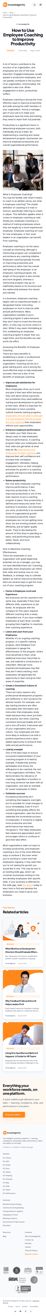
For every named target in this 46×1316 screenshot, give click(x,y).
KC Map (6, 1183)
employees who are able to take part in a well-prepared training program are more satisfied (24, 418)
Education (6, 1225)
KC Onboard (7, 1179)
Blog (11, 13)
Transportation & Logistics (13, 1211)
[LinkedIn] (15, 1311)
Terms (17, 1306)
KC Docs (6, 1168)
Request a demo (31, 1254)
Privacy (10, 1306)
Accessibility (34, 1306)
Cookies (24, 1306)
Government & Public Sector (14, 1222)
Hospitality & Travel (10, 1215)
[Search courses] (34, 4)
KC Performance (9, 1193)
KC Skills (6, 1186)
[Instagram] (25, 1311)
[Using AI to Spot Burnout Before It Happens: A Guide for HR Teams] (23, 1046)
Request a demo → (14, 1115)
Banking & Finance (10, 1218)
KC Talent (6, 1190)
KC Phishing (7, 1176)
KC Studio (6, 1165)
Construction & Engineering (13, 1208)
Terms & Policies (31, 1250)
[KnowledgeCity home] (14, 4)
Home (5, 13)
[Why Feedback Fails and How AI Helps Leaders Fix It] (23, 994)
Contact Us (29, 1240)
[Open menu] (40, 4)
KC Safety (7, 1172)
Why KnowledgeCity (33, 1236)
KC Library (7, 1158)
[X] (31, 1311)
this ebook (27, 885)
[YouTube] (20, 1311)
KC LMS (6, 1161)
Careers (28, 1247)
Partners (28, 1243)
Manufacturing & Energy (12, 1204)
